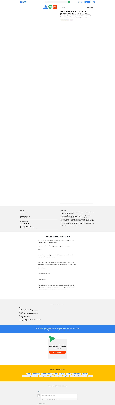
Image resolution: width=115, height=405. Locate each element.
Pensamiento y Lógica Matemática (78, 376)
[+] (59, 399)
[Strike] (47, 399)
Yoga (90, 376)
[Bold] (42, 399)
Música (66, 376)
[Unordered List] (51, 399)
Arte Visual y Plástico (65, 19)
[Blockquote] (52, 399)
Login (81, 2)
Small (27, 212)
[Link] (56, 399)
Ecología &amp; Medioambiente (30, 376)
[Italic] (44, 399)
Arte (29, 374)
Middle (23, 212)
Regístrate (87, 2)
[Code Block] (54, 399)
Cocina (68, 374)
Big (21, 212)
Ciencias (62, 374)
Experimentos (43, 376)
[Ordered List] (49, 399)
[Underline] (46, 399)
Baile (56, 374)
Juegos (71, 19)
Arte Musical (36, 374)
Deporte (85, 374)
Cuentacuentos (76, 374)
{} (57, 399)
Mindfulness (58, 376)
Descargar (58, 352)
